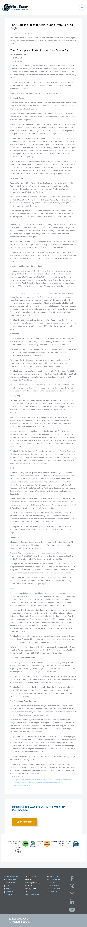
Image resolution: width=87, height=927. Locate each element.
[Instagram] (72, 894)
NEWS (8, 889)
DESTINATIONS (25, 822)
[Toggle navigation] (82, 7)
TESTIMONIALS (56, 889)
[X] (72, 886)
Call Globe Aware (32, 895)
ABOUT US (54, 877)
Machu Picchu (36, 596)
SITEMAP (53, 892)
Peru (12, 588)
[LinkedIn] (72, 902)
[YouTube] (72, 909)
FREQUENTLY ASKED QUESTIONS (55, 883)
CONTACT (10, 886)
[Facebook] (72, 878)
